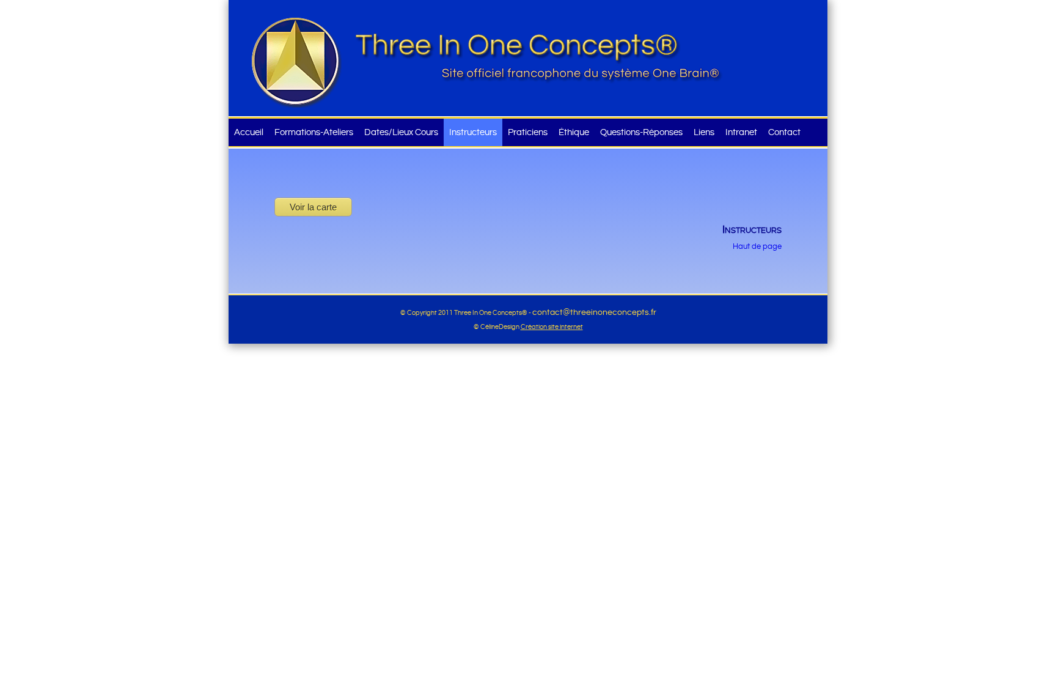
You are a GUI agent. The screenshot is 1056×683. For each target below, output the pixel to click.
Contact (784, 132)
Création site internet (552, 327)
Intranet (741, 132)
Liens (704, 132)
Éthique (574, 132)
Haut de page (757, 247)
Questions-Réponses (641, 132)
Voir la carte (313, 207)
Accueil (248, 132)
